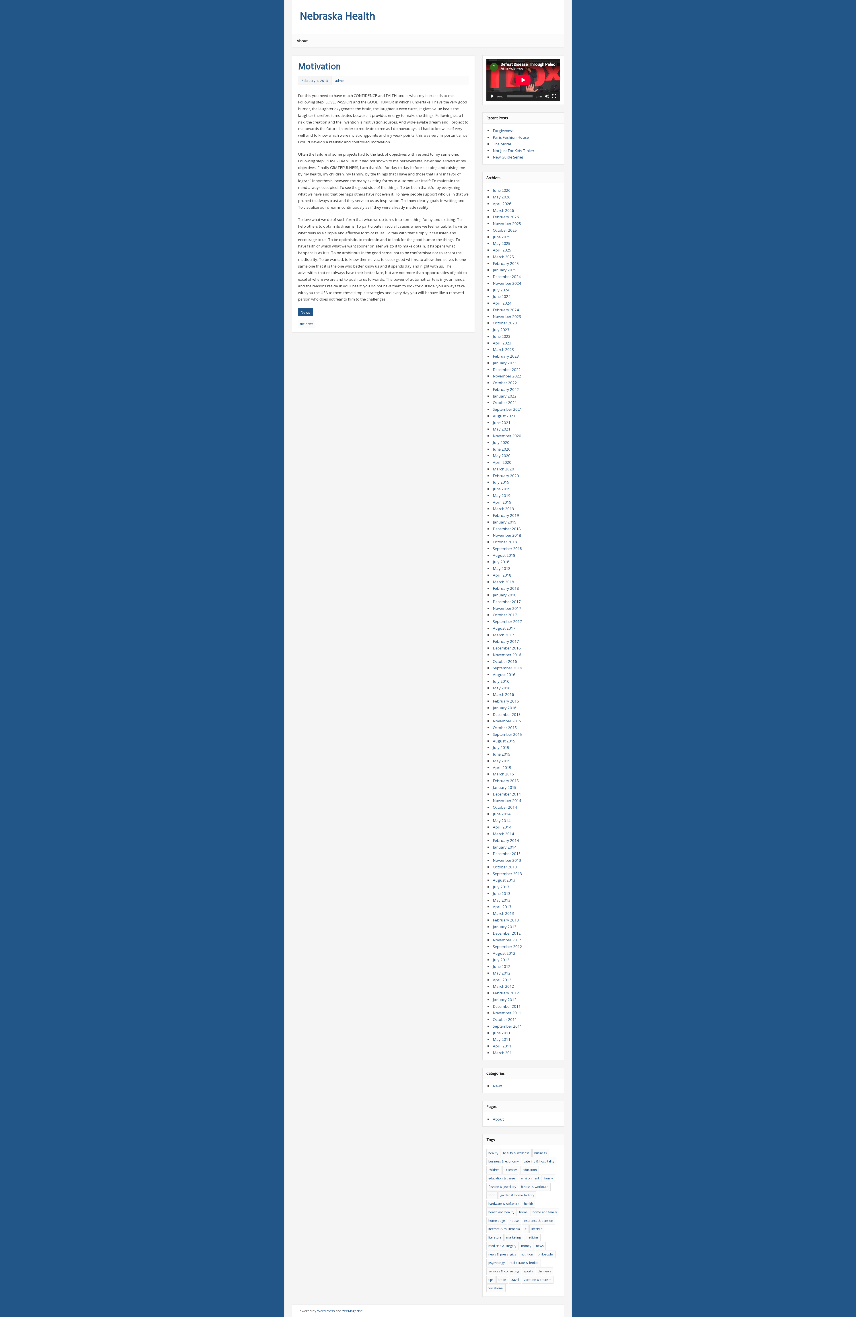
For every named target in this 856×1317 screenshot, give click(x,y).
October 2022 (505, 382)
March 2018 (503, 581)
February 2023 (506, 356)
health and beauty (501, 1212)
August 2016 (504, 674)
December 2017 (507, 601)
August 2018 (504, 555)
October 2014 (505, 807)
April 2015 (502, 767)
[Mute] (547, 96)
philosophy (546, 1254)
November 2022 (507, 376)
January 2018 (504, 595)
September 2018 (507, 548)
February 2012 (506, 992)
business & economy (503, 1161)
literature (494, 1237)
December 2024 (507, 276)
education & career (502, 1178)
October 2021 (505, 402)
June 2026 (501, 190)
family (548, 1178)
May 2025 (501, 243)
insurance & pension (538, 1220)
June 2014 (501, 813)
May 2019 (501, 495)
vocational (495, 1288)
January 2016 (504, 707)
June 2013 (501, 893)
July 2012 (501, 959)
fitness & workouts (534, 1187)
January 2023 (504, 362)
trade (502, 1280)
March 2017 (503, 634)
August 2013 (504, 880)
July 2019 (501, 482)
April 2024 (502, 303)
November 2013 (507, 860)
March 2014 (503, 833)
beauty (493, 1153)
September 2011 (507, 1026)
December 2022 (507, 369)
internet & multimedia (504, 1229)
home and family (545, 1212)
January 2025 (504, 269)
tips (491, 1280)
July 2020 (501, 442)
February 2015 (506, 780)
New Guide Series (508, 157)
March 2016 (503, 694)
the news (306, 324)
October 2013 (505, 867)
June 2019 (501, 488)
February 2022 (506, 389)
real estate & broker (524, 1263)
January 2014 (504, 847)
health (528, 1204)
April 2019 (502, 502)
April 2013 (502, 906)
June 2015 (501, 754)
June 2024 (501, 296)
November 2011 (507, 1012)
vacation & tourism (537, 1280)
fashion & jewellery (502, 1187)
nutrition (527, 1254)
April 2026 (502, 203)
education (530, 1170)
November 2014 (507, 800)
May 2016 (501, 687)
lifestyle (536, 1229)
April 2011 (502, 1046)
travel (515, 1280)
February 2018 (506, 588)
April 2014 (502, 827)
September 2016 (507, 667)
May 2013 (501, 900)
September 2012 (507, 946)
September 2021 (507, 409)
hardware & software (503, 1204)
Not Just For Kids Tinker (513, 150)
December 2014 (507, 794)
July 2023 (501, 329)
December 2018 (507, 528)
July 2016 (501, 681)
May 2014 (501, 820)
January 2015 (504, 787)
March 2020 (503, 469)
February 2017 (506, 641)
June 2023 (501, 336)
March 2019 (503, 508)
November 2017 (507, 608)
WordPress (326, 1311)
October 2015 (505, 727)
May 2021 (501, 429)
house (514, 1220)
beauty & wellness (516, 1153)
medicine (532, 1237)
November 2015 (507, 720)
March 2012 (503, 986)
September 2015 (507, 734)
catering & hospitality (539, 1161)
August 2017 (504, 628)
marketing (513, 1237)
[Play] (492, 96)
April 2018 (502, 575)
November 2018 (507, 535)
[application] (523, 80)
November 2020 (507, 435)
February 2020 (506, 475)
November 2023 (507, 316)
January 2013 (504, 926)
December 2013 (507, 853)
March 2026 (503, 210)
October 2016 (505, 661)
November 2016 (507, 654)
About (302, 40)
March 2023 (503, 349)
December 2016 (507, 648)
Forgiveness (503, 130)
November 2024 (507, 283)
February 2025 (506, 263)
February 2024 (506, 309)
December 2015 (507, 714)
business (540, 1153)
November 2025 (507, 223)
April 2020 (502, 462)
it (526, 1229)
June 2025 (501, 236)
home (523, 1212)
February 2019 (506, 515)
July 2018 (501, 561)
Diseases (511, 1170)
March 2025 (503, 256)
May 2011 (501, 1039)
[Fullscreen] (554, 96)
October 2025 (505, 230)
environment (530, 1178)
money (526, 1246)
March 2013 (503, 913)
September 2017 (507, 621)
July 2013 (501, 886)
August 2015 (504, 741)
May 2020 (501, 455)
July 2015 (501, 747)
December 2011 (507, 1006)
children (494, 1170)
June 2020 (501, 449)
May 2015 (501, 760)
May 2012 (501, 973)
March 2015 (503, 774)
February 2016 (506, 701)
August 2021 (504, 415)
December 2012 (507, 933)
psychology (496, 1263)
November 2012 (507, 939)
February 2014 (506, 840)
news (540, 1246)
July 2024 (501, 290)
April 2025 (502, 250)
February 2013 (506, 920)
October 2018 (505, 541)
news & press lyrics (502, 1254)
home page (496, 1220)
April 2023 (502, 343)
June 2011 (501, 1032)
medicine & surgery (502, 1246)
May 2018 (501, 568)
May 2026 (501, 197)
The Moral (502, 143)
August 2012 (504, 953)
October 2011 (505, 1019)
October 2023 (505, 323)
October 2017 (505, 614)
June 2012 (501, 966)
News (305, 312)
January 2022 (504, 396)
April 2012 (502, 979)
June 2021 (501, 422)
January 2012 (504, 999)
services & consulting (503, 1271)
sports (528, 1271)
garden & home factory (517, 1195)
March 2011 (503, 1052)
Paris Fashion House (511, 137)
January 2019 (504, 522)
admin (339, 80)
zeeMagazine (352, 1311)
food (491, 1195)
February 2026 (506, 216)
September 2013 (507, 873)
